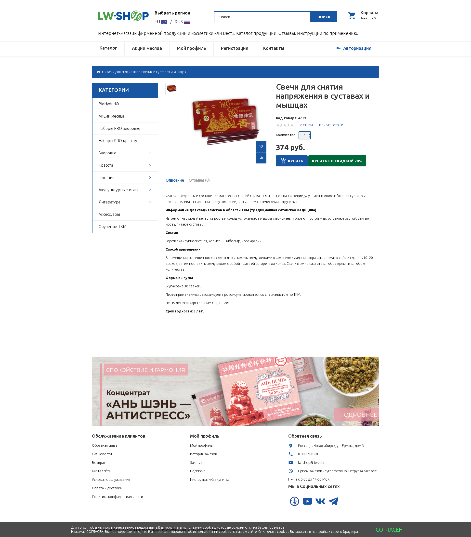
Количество (285, 135)
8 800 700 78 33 (310, 454)
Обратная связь (104, 445)
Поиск (323, 17)
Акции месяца (147, 48)
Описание (175, 180)
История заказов (203, 454)
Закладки (197, 463)
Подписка (197, 471)
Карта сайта (101, 471)
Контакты (273, 48)
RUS (179, 21)
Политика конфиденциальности (117, 497)
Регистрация (234, 48)
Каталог (108, 47)
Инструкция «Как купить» (209, 480)
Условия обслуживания (111, 480)
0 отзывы (305, 125)
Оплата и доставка (107, 488)
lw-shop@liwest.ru (312, 463)
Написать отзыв (330, 125)
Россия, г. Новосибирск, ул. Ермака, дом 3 (331, 446)
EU (158, 21)
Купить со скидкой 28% (337, 161)
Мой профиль (191, 48)
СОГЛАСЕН (389, 529)
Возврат (98, 463)
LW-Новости (102, 454)
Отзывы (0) (199, 180)
